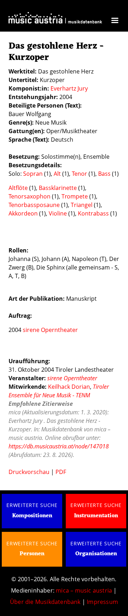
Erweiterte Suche (32, 505)
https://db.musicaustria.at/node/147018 (59, 446)
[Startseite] (55, 19)
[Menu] (114, 21)
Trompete (75, 196)
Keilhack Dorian (69, 387)
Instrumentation (96, 516)
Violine (58, 213)
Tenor (79, 174)
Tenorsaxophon (29, 196)
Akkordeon (23, 213)
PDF (60, 472)
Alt (57, 174)
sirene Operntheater (50, 330)
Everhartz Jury (69, 88)
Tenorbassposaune (34, 205)
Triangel (81, 205)
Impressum (102, 602)
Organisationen (96, 554)
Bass (104, 174)
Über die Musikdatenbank (45, 602)
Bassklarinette (58, 188)
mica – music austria (84, 590)
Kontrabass (93, 213)
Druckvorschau (29, 472)
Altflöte (18, 188)
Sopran (33, 174)
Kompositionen (32, 516)
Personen (32, 554)
